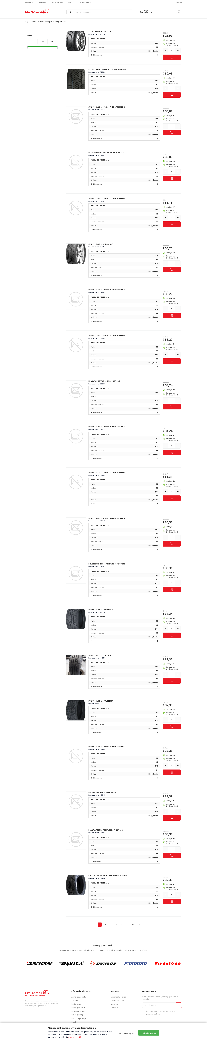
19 (133, 924)
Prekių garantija (77, 1015)
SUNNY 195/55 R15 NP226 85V (100, 655)
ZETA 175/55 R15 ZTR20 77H (99, 31)
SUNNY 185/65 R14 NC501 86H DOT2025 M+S (106, 518)
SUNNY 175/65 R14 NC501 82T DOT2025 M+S (106, 335)
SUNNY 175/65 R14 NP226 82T (100, 244)
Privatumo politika (85, 2)
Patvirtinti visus (149, 1033)
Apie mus (71, 2)
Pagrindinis (29, 2)
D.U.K (73, 1022)
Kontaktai (114, 1007)
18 (126, 924)
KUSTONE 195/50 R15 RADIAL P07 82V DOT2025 (107, 876)
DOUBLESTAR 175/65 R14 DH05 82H (102, 792)
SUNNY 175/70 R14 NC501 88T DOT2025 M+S (106, 472)
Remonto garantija (78, 1018)
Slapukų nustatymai (126, 1033)
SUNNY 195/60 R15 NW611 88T (100, 701)
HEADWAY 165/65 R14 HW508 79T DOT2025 (106, 153)
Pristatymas (42, 2)
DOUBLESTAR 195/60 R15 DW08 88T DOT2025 (107, 564)
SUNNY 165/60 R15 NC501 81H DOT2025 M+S (106, 427)
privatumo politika (75, 1037)
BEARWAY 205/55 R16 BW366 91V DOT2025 (105, 830)
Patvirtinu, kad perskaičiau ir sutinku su (160, 1012)
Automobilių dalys (117, 1000)
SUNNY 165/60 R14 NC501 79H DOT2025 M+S (106, 107)
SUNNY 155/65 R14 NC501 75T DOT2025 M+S (106, 198)
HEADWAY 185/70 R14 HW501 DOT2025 (104, 381)
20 (139, 924)
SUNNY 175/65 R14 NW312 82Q (100, 609)
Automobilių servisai (118, 997)
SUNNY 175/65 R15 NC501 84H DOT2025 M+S (106, 746)
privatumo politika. (153, 1014)
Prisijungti (178, 2)
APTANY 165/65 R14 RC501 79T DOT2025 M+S (107, 69)
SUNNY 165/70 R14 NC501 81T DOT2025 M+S (106, 290)
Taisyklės (74, 1000)
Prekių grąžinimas (57, 2)
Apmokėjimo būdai (78, 997)
